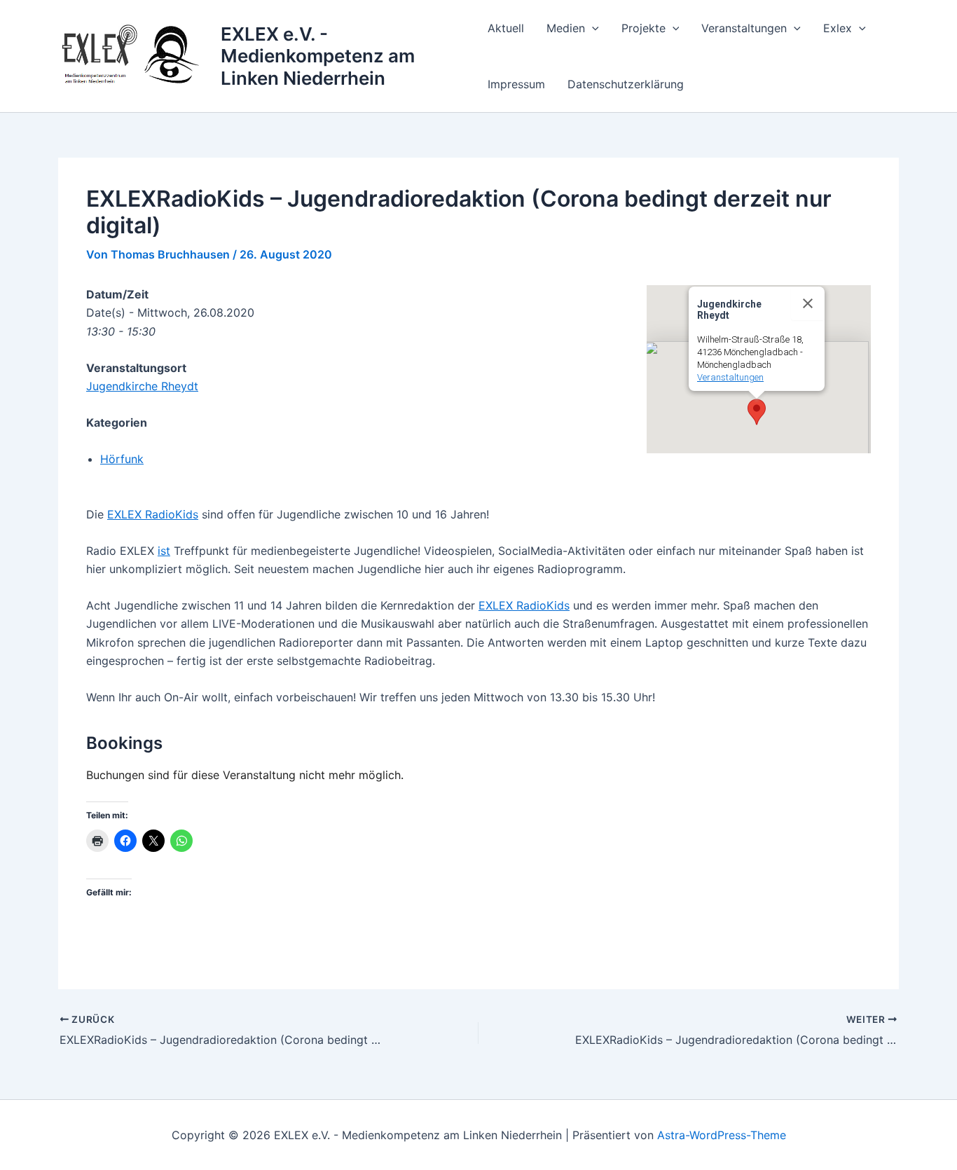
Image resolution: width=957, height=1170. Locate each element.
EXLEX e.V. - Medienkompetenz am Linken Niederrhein (318, 55)
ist (164, 551)
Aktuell (506, 28)
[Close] (808, 303)
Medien (565, 28)
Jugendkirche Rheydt (142, 386)
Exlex (837, 28)
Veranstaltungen (744, 28)
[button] (592, 28)
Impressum (516, 84)
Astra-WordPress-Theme (721, 1135)
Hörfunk (122, 459)
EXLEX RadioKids (152, 514)
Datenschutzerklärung (625, 84)
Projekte (643, 28)
